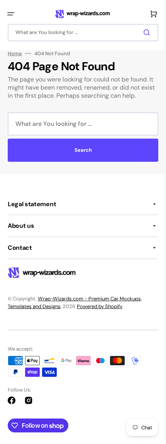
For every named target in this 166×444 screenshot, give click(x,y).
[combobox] (80, 32)
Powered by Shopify (99, 306)
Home (15, 54)
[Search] (142, 32)
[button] (10, 13)
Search (80, 150)
